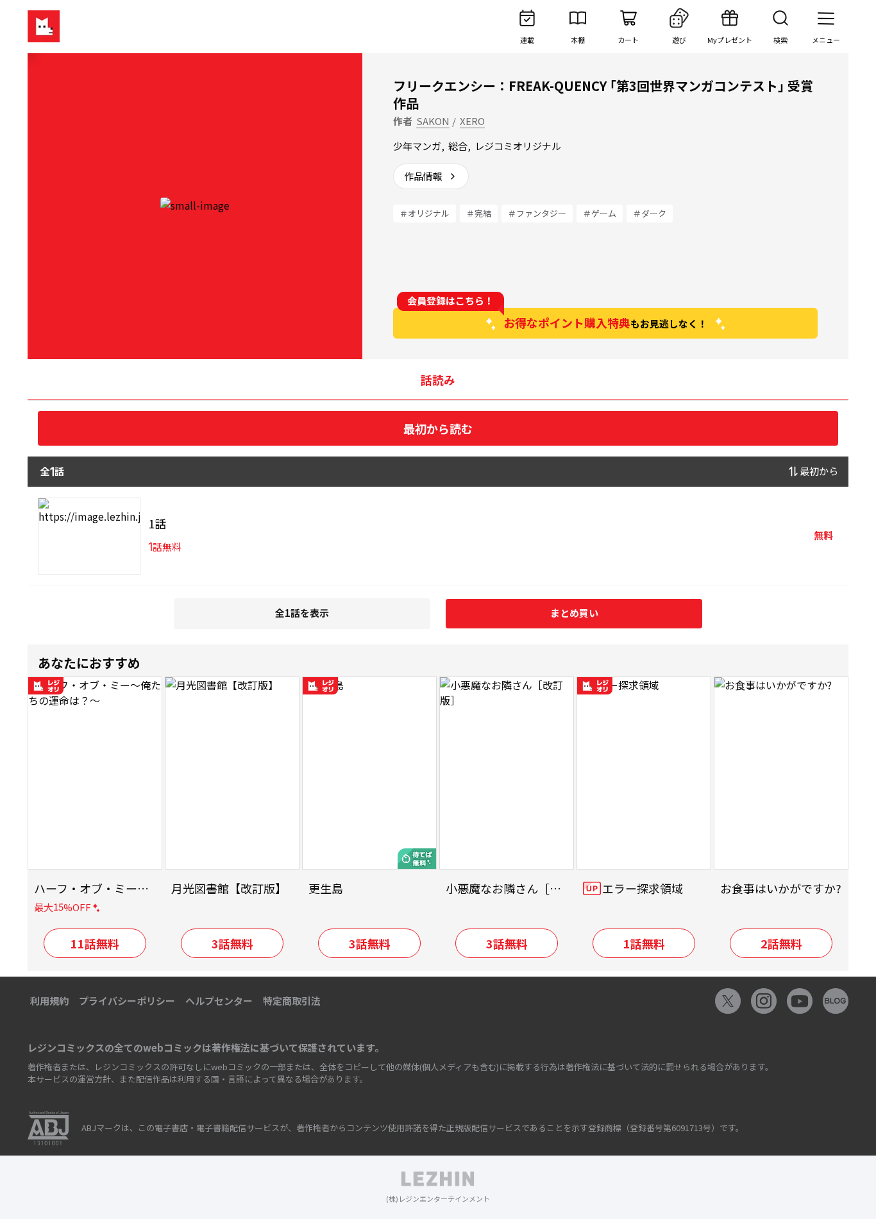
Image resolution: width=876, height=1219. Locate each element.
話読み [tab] (438, 379)
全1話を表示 (302, 612)
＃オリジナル (425, 213)
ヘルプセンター (219, 1000)
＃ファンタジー (537, 213)
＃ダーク (649, 213)
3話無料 (232, 943)
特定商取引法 (292, 1000)
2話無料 (781, 943)
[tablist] (438, 379)
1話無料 (644, 943)
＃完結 (478, 213)
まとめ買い (574, 612)
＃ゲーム (599, 213)
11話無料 (95, 943)
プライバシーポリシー (127, 1000)
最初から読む (438, 428)
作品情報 (423, 176)
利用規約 (49, 1000)
